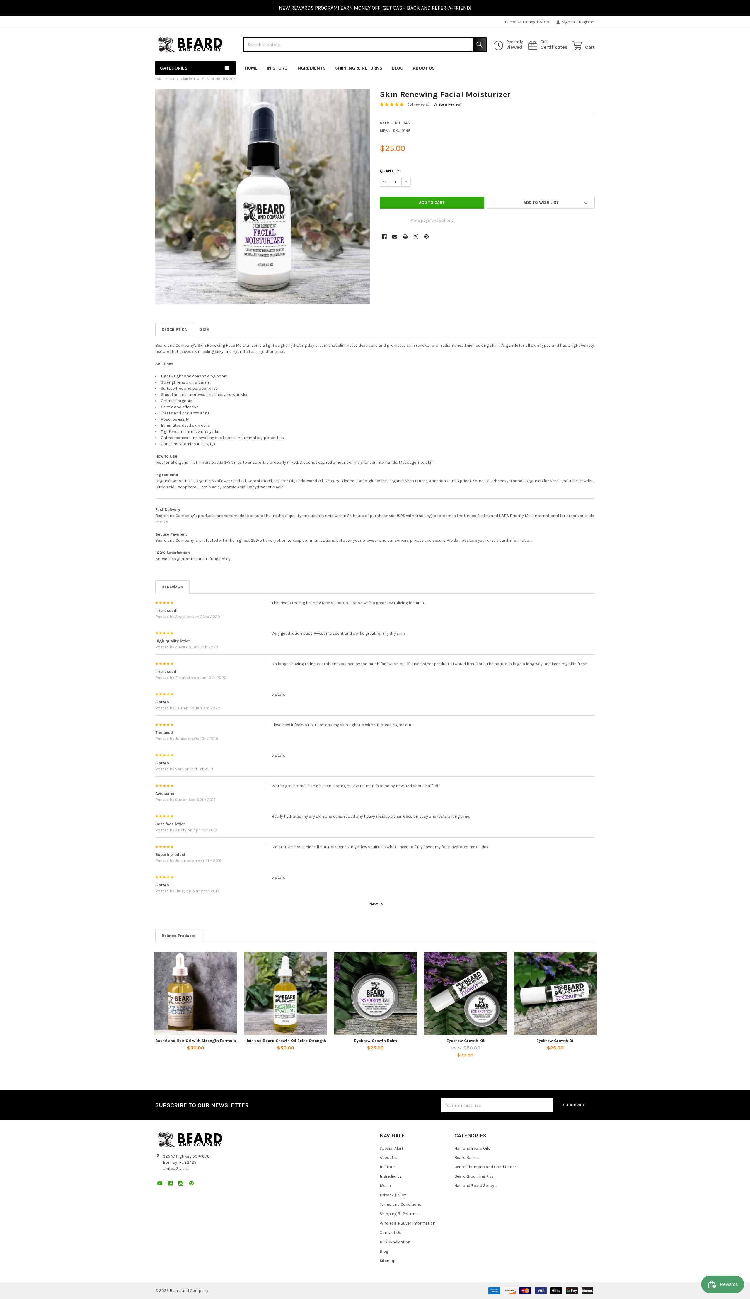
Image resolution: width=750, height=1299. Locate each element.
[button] (541, 203)
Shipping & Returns (358, 68)
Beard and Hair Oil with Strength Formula (195, 1040)
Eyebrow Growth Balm (375, 1040)
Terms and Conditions (400, 1204)
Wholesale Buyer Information (407, 1223)
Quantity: (390, 170)
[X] (415, 236)
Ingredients (311, 68)
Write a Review (447, 104)
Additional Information (204, 329)
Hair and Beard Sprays (475, 1185)
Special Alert (391, 1148)
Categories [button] (174, 68)
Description (175, 329)
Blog (397, 68)
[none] (262, 196)
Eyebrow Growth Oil (555, 1040)
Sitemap (388, 1260)
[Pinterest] (590, 66)
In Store (277, 68)
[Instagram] (579, 66)
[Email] (394, 236)
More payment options (432, 220)
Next (374, 904)
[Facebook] (569, 66)
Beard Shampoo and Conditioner (485, 1166)
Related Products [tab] (178, 935)
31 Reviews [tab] (172, 587)
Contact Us (390, 1232)
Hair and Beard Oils (472, 1148)
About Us (424, 68)
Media (385, 1185)
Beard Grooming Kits (474, 1176)
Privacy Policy (393, 1195)
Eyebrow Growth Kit (465, 1040)
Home (251, 68)
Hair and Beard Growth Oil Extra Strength (285, 1040)
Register (587, 21)
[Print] (405, 236)
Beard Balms (466, 1157)
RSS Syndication (395, 1241)
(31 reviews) (418, 104)
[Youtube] (558, 66)
